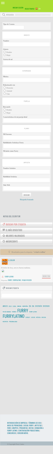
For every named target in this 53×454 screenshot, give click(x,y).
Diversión (9, 88)
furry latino (33, 312)
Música (5, 77)
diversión (38, 306)
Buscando (6, 107)
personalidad (13, 321)
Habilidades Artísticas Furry (13, 143)
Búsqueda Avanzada (26, 200)
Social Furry (28, 425)
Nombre (6, 41)
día (30, 306)
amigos (5, 306)
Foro (9, 428)
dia (33, 306)
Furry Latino (9, 276)
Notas (31, 428)
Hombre (9, 52)
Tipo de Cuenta (8, 24)
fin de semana (7, 312)
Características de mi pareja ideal (15, 117)
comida (19, 306)
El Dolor (11, 260)
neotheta (5, 321)
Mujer (8, 55)
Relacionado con (9, 85)
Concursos (11, 433)
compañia (25, 306)
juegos (33, 317)
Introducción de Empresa (17, 422)
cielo (10, 306)
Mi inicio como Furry (10, 151)
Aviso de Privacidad (14, 425)
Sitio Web (6, 185)
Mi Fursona (7, 134)
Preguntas (23, 428)
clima (14, 306)
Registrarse (29, 9)
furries (14, 312)
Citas (8, 94)
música (38, 317)
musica (44, 317)
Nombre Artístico (9, 168)
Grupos (15, 428)
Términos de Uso (34, 422)
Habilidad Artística (10, 177)
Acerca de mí (7, 59)
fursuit (27, 317)
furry (10, 280)
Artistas (38, 425)
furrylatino (17, 280)
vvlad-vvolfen (27, 280)
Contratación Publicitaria (28, 430)
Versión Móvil (22, 433)
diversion (46, 306)
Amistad (9, 91)
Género (5, 49)
